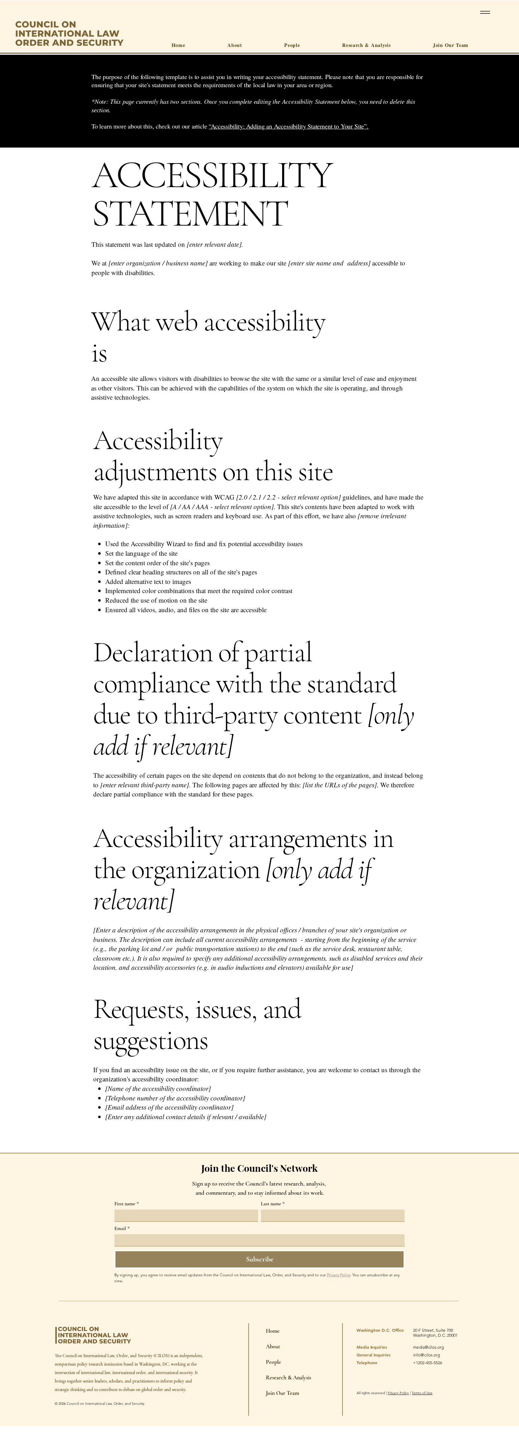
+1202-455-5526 (427, 1362)
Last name (273, 1204)
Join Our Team (269, 1393)
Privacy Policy (398, 1393)
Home (269, 1331)
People (269, 1362)
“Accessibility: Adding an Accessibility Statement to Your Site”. (288, 126)
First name (126, 1204)
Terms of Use (422, 1393)
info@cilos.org (426, 1355)
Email (122, 1228)
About (269, 1346)
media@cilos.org (428, 1347)
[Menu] (484, 12)
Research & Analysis (269, 1377)
